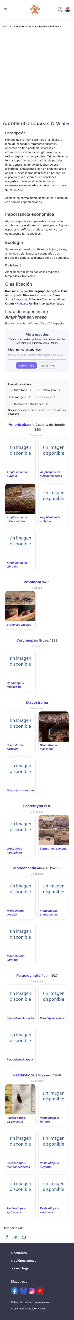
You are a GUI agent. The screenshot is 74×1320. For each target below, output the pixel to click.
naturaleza (19, 26)
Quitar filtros (48, 365)
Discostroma (37, 702)
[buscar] (60, 9)
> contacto (19, 1253)
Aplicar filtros (26, 365)
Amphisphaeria (22, 424)
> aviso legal (20, 1268)
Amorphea (53, 291)
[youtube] (40, 1291)
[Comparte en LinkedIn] (15, 1238)
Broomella (32, 582)
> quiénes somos (23, 1260)
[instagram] (32, 1291)
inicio (5, 26)
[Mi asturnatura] (67, 9)
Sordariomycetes (16, 299)
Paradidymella (28, 975)
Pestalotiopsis (25, 1075)
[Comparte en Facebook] (7, 1238)
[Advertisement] (37, 77)
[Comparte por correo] (24, 1238)
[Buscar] (5, 9)
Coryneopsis (27, 640)
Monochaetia (24, 868)
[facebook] (14, 1291)
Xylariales (21, 303)
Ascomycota (13, 295)
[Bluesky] (23, 1291)
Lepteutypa (33, 806)
